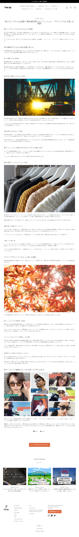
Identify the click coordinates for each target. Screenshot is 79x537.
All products (16, 505)
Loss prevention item (18, 519)
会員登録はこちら (54, 511)
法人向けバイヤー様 (51, 9)
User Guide (31, 513)
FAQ (30, 505)
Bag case (16, 510)
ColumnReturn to (40, 444)
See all (39, 462)
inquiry (39, 9)
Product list (43, 6)
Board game (16, 512)
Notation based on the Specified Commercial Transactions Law (36, 510)
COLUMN (37, 18)
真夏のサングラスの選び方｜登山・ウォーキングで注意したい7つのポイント (39, 490)
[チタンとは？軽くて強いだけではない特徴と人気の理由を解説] (14, 476)
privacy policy (32, 508)
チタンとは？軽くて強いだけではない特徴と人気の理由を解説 (14, 490)
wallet (15, 514)
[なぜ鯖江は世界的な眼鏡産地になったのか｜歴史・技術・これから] (64, 476)
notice (55, 6)
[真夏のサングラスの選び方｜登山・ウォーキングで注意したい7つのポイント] (39, 476)
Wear (15, 516)
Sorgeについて (27, 9)
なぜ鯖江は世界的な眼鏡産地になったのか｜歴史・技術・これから (64, 490)
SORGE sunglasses (27, 6)
